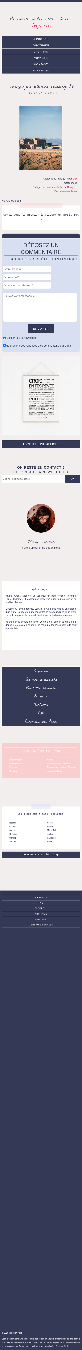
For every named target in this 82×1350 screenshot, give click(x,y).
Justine (50, 833)
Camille (12, 826)
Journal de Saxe (54, 770)
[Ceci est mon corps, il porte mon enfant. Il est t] (41, 953)
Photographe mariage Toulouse (61, 767)
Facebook (51, 186)
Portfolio (41, 70)
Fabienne (51, 837)
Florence (13, 767)
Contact (41, 64)
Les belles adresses (41, 687)
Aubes (12, 830)
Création (41, 51)
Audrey (12, 841)
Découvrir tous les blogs (41, 854)
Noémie (12, 822)
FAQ (40, 713)
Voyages (41, 57)
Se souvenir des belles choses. (41, 21)
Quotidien (41, 45)
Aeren (50, 822)
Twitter (60, 186)
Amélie (50, 759)
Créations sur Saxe (40, 721)
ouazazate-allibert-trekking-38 (42, 86)
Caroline (13, 833)
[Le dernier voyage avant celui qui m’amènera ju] (41, 997)
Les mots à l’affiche (41, 679)
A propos (41, 38)
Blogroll (41, 908)
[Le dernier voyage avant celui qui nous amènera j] (41, 1085)
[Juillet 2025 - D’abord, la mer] (41, 1128)
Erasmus (41, 696)
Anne (49, 841)
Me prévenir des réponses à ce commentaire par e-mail (39, 345)
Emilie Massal (15, 759)
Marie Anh (51, 830)
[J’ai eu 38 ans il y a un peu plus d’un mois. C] (41, 1304)
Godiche (13, 770)
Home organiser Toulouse (59, 763)
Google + (72, 186)
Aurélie (50, 826)
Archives (41, 704)
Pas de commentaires (65, 191)
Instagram (50, 571)
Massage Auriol (16, 763)
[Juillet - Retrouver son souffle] (41, 1041)
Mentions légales (41, 924)
